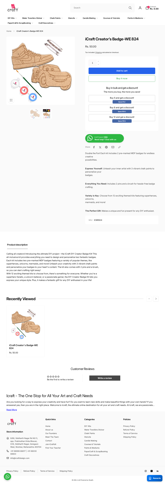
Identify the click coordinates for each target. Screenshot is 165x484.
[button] (152, 8)
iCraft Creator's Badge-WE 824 (23, 347)
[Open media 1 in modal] (40, 71)
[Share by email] (112, 147)
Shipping (98, 52)
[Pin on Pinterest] (106, 147)
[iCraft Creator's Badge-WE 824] (25, 336)
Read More (11, 409)
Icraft (79, 480)
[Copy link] (119, 147)
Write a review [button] (105, 378)
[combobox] (102, 7)
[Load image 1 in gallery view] (35, 114)
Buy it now (121, 78)
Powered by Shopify (87, 480)
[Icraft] (11, 425)
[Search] (130, 7)
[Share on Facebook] (94, 147)
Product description (17, 244)
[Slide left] (149, 298)
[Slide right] (156, 298)
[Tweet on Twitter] (100, 147)
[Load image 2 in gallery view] (47, 114)
